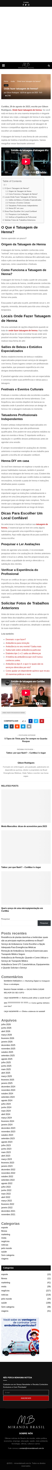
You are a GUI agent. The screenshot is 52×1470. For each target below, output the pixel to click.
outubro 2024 (7, 1093)
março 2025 (6, 1076)
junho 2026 (6, 1028)
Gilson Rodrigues (13, 93)
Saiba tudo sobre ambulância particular (23, 650)
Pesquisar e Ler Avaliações (19, 214)
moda (6, 85)
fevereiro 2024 (7, 1121)
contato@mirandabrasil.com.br (31, 1448)
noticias (4, 1245)
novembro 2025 (8, 1049)
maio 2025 (6, 1069)
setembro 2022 (8, 1180)
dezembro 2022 (8, 1169)
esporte (4, 1227)
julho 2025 (6, 1062)
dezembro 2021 (8, 1211)
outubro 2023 (7, 1135)
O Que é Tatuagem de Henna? (17, 188)
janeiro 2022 (6, 1207)
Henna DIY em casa (16, 208)
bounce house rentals (13, 989)
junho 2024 (6, 1107)
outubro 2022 (7, 1176)
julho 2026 (6, 1024)
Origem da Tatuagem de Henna (20, 191)
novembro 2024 (8, 1090)
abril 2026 (5, 1031)
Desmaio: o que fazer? (16, 639)
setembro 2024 (8, 1097)
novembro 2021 (8, 1214)
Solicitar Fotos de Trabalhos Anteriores (20, 220)
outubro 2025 (7, 1052)
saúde (4, 1252)
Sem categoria (7, 1255)
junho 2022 (6, 1190)
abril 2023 (5, 1156)
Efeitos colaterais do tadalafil (33, 1011)
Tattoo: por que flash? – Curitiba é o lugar (26, 753)
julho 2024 (6, 1104)
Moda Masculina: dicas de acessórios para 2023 (24, 826)
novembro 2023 (8, 1131)
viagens (4, 1259)
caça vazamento (11, 998)
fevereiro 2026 (7, 1038)
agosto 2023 (6, 1142)
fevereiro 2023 (7, 1163)
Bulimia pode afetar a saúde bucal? (36, 998)
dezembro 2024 (8, 1087)
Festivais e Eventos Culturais (19, 203)
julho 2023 (6, 1145)
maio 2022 (6, 1194)
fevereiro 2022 (7, 1204)
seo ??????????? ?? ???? (16, 1003)
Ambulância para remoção (17, 643)
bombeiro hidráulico (13, 981)
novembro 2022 (8, 1173)
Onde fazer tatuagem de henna (27, 110)
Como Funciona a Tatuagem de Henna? (23, 194)
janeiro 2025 (6, 1083)
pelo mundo (6, 1248)
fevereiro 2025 (7, 1080)
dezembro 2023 (8, 1128)
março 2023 (6, 1159)
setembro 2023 (8, 1138)
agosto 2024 (6, 1100)
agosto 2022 (6, 1183)
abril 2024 (5, 1114)
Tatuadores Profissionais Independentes (23, 206)
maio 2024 (6, 1111)
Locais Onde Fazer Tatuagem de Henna (21, 197)
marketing (5, 1234)
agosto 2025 (6, 1059)
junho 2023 (6, 1149)
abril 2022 (5, 1197)
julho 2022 (6, 1187)
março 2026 (6, 1035)
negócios (5, 1241)
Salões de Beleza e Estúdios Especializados (25, 200)
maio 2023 (6, 1152)
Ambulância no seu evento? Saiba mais (23, 646)
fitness (4, 1231)
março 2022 (6, 1201)
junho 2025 (6, 1066)
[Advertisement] (26, 34)
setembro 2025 (8, 1055)
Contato (26, 2)
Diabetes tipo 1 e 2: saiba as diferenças (23, 653)
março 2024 (6, 1118)
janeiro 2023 (6, 1166)
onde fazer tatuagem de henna (22, 330)
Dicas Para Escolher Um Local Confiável (21, 211)
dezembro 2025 (8, 1045)
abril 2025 (5, 1073)
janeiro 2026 (6, 1042)
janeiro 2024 (6, 1125)
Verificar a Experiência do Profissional (22, 217)
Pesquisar (5, 919)
